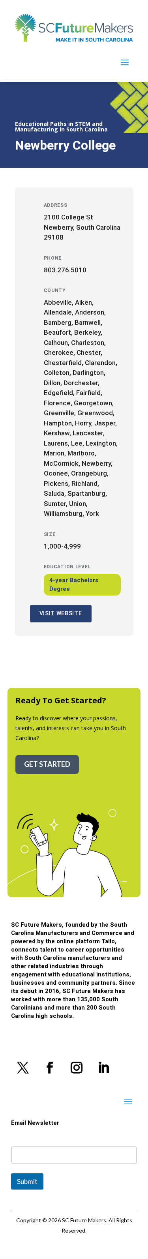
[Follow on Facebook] (50, 1067)
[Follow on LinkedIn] (103, 1067)
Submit (27, 1181)
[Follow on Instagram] (76, 1067)
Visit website (60, 613)
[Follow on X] (23, 1067)
